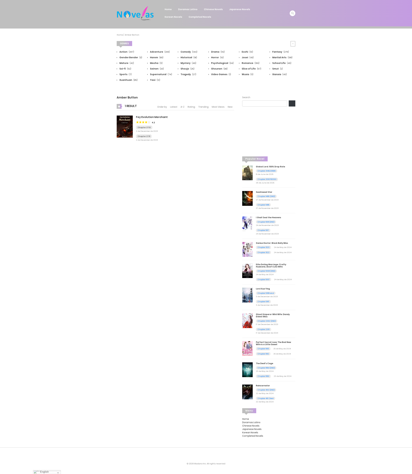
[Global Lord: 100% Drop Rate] (247, 172)
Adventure (160, 51)
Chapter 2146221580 (267, 171)
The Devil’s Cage (264, 363)
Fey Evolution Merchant (152, 117)
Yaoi (155, 80)
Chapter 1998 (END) (266, 271)
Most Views (218, 106)
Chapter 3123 (263, 247)
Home (168, 9)
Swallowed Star (264, 192)
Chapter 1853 (263, 376)
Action (126, 51)
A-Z (182, 106)
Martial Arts (282, 57)
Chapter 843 (263, 348)
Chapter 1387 (263, 301)
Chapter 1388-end (266, 293)
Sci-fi (125, 68)
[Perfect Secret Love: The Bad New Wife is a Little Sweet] (247, 348)
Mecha (156, 63)
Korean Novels (173, 17)
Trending (203, 106)
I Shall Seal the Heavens (268, 217)
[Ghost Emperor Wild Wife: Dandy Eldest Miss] (247, 320)
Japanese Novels (239, 9)
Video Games (221, 74)
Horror (217, 57)
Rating (191, 106)
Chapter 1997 (264, 279)
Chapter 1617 (263, 230)
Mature (126, 63)
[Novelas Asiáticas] (135, 13)
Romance (250, 63)
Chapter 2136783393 (267, 179)
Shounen (219, 68)
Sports (125, 74)
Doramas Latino (187, 9)
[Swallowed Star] (247, 198)
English (44, 471)
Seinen (157, 68)
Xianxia (279, 74)
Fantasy (280, 51)
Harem (156, 57)
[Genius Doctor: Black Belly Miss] (247, 249)
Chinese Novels (213, 9)
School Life (281, 63)
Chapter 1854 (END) (266, 368)
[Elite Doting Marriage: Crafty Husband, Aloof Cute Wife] (247, 270)
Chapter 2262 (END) (267, 321)
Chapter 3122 (263, 252)
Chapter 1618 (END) (266, 222)
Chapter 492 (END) (266, 390)
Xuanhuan (128, 80)
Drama (218, 51)
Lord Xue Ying (263, 288)
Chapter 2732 (144, 127)
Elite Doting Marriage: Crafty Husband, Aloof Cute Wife (271, 265)
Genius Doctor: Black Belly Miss (272, 243)
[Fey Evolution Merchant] (125, 126)
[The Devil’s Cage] (247, 369)
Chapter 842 (263, 354)
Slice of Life (251, 68)
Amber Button (132, 34)
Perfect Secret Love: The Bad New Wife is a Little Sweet (273, 343)
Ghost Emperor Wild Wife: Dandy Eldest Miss (273, 315)
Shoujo (187, 68)
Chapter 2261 (264, 329)
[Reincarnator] (247, 391)
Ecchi (247, 51)
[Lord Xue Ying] (247, 295)
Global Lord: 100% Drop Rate (270, 166)
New (230, 106)
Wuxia (247, 74)
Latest (173, 106)
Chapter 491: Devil (266, 398)
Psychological (222, 63)
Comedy (188, 51)
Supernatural (161, 74)
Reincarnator (263, 385)
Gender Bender (130, 57)
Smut (277, 68)
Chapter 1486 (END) (266, 196)
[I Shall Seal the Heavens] (247, 223)
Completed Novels (200, 17)
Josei (247, 57)
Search (246, 97)
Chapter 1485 (263, 205)
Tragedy (188, 74)
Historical (188, 57)
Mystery (188, 63)
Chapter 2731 (144, 136)
